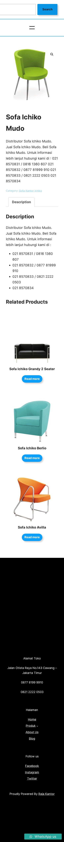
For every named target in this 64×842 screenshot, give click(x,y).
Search (47, 9)
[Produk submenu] (37, 726)
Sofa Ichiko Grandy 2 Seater (32, 369)
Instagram (32, 772)
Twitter (32, 778)
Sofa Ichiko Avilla (32, 527)
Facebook (32, 766)
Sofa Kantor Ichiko (30, 190)
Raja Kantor (46, 794)
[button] (52, 54)
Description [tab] (21, 202)
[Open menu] (32, 28)
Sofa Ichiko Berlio (32, 448)
